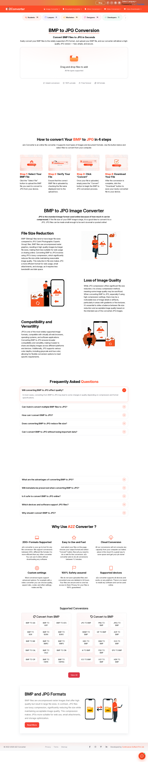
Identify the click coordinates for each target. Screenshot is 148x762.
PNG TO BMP (101, 624)
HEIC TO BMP (86, 642)
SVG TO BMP (117, 642)
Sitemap (64, 747)
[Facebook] (90, 747)
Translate (140, 4)
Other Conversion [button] (93, 9)
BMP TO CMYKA (61, 660)
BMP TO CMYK (46, 660)
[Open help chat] (142, 756)
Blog (100, 3)
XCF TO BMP (102, 660)
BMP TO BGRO (61, 633)
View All (74, 675)
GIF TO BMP (101, 632)
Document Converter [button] (73, 9)
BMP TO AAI (30, 623)
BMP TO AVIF (46, 624)
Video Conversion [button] (113, 9)
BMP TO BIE (30, 641)
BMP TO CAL (30, 650)
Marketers (71, 17)
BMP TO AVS (61, 623)
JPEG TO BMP (117, 624)
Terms (56, 747)
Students (33, 17)
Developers (113, 17)
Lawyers (52, 17)
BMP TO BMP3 (61, 642)
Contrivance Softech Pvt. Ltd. (133, 747)
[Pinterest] (101, 747)
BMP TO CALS (46, 651)
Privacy (48, 747)
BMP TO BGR (30, 633)
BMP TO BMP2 (46, 642)
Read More (32, 725)
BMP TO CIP (30, 659)
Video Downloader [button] (133, 9)
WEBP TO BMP (86, 633)
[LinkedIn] (106, 747)
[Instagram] (95, 747)
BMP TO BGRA (46, 633)
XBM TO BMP (101, 642)
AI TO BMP (86, 650)
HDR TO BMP (117, 660)
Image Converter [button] (52, 9)
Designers (92, 17)
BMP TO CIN (61, 650)
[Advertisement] (9, 44)
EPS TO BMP (117, 650)
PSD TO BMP (102, 651)
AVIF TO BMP (117, 633)
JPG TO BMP (86, 623)
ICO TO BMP (86, 659)
